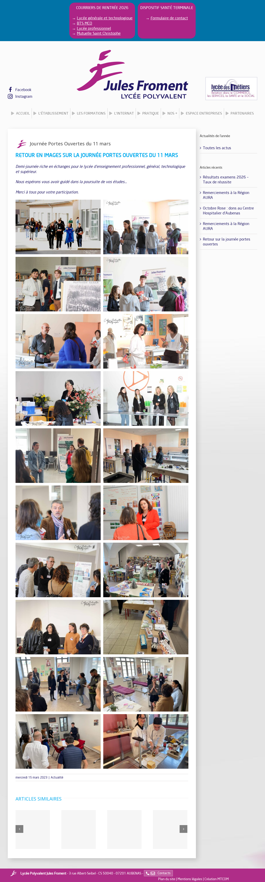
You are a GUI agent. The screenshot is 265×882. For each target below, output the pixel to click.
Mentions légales (190, 879)
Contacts (164, 873)
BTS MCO (84, 23)
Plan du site (166, 879)
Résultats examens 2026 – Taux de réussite (225, 179)
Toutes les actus (217, 147)
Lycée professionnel (94, 28)
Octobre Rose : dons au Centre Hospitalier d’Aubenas (228, 210)
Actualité (57, 777)
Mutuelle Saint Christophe (99, 33)
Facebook (23, 89)
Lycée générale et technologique (104, 18)
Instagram (23, 96)
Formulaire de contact (169, 18)
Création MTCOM (216, 879)
